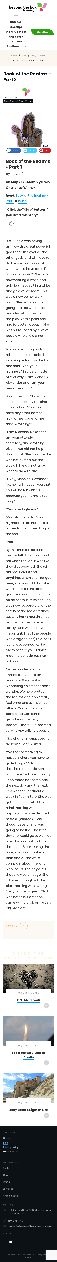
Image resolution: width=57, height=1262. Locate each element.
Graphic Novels (11, 1195)
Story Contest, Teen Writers (18, 101)
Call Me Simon (28, 988)
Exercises (8, 1188)
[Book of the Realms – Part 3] (29, 128)
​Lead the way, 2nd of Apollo (28, 1043)
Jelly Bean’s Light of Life (28, 1098)
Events (6, 1182)
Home (6, 1138)
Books (6, 1168)
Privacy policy (10, 1147)
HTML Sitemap (11, 1151)
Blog (5, 1142)
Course (7, 1175)
